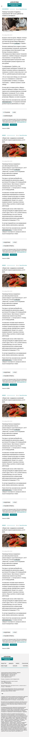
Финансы (11, 663)
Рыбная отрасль (9, 245)
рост (15, 242)
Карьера (15, 665)
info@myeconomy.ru (8, 676)
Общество (3, 663)
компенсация (8, 115)
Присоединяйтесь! (21, 122)
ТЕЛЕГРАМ (13, 124)
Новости (5, 124)
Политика (25, 665)
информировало (7, 101)
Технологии (25, 663)
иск (14, 112)
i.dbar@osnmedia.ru (7, 682)
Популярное (5, 9)
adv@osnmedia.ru (22, 685)
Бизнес (4, 135)
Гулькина (7, 112)
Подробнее (24, 711)
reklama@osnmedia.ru (14, 685)
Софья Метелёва (23, 9)
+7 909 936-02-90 (8, 683)
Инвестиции (4, 665)
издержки (7, 242)
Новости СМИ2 (6, 128)
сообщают (17, 169)
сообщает (17, 43)
